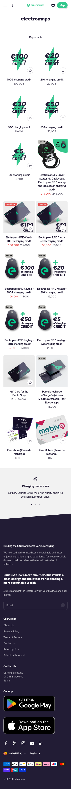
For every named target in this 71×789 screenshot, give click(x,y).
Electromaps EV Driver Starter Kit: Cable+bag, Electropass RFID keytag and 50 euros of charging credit (52, 182)
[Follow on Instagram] (23, 743)
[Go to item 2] (35, 504)
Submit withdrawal (13, 655)
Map (62, 5)
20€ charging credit (51, 79)
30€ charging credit (19, 127)
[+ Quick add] (30, 70)
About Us (8, 625)
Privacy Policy (11, 631)
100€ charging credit (19, 79)
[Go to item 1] (31, 504)
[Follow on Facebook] (5, 743)
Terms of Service (12, 637)
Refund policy (11, 649)
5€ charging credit (19, 175)
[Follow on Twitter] (14, 744)
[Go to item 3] (39, 504)
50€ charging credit (51, 127)
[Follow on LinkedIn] (41, 743)
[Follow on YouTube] (32, 743)
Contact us (9, 643)
